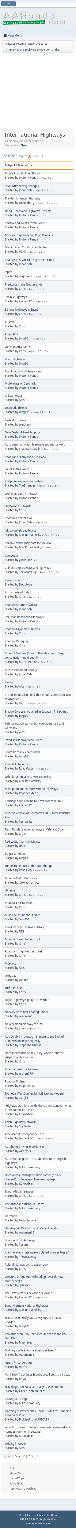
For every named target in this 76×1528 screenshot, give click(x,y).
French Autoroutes (17, 764)
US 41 (23, 251)
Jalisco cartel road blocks (20, 530)
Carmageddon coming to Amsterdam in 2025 (34, 801)
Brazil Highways (15, 359)
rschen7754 (27, 1073)
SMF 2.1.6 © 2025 (28, 1519)
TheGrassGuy (28, 572)
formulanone (27, 1220)
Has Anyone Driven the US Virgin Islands (31, 1228)
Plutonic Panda (28, 178)
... (39, 156)
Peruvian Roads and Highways (24, 617)
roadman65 (26, 1016)
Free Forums (44, 1523)
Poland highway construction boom (27, 1264)
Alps (21, 400)
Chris (55, 49)
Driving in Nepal (15, 1444)
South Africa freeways (19, 1191)
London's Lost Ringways (20, 1240)
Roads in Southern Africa (21, 605)
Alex (22, 732)
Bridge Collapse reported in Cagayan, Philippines (36, 711)
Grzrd (23, 703)
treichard (25, 424)
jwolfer (23, 980)
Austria (9, 322)
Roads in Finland (15, 1081)
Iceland (9, 682)
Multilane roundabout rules (22, 915)
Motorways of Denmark (20, 383)
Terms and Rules (36, 1515)
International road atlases (21, 1069)
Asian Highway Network (20, 1122)
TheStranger (27, 485)
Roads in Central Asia (18, 518)
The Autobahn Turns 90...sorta (24, 1204)
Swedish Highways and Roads (23, 740)
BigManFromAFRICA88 (34, 1419)
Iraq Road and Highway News (24, 371)
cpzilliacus (25, 1285)
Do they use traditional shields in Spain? (30, 1350)
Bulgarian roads (15, 854)
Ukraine (10, 890)
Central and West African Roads (25, 223)
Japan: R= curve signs (18, 1362)
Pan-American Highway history (25, 927)
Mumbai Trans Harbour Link (23, 939)
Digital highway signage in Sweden (27, 1000)
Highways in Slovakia (18, 506)
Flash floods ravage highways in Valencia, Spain (35, 829)
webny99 (25, 1151)
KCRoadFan (26, 1114)
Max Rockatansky (30, 535)
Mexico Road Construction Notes (26, 247)
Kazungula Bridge (16, 1399)
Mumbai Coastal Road (19, 903)
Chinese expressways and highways (28, 568)
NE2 (21, 931)
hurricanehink (28, 662)
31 (56, 485)
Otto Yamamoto (29, 882)
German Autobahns (17, 347)
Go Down (10, 156)
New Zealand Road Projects (22, 432)
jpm (21, 1028)
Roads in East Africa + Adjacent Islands (29, 260)
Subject (10, 165)
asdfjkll (23, 1098)
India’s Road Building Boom (22, 173)
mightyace (26, 276)
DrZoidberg (26, 203)
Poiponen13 (27, 1086)
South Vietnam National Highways (26, 1305)
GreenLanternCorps (32, 1391)
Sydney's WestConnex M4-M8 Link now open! (34, 1093)
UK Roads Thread (16, 408)
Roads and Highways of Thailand (25, 457)
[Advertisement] (38, 92)
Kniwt (22, 1379)
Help (21, 1515)
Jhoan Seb (25, 190)
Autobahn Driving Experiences (24, 1147)
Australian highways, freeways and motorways (35, 444)
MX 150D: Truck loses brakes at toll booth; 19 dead (37, 1375)
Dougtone (25, 584)
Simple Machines (48, 1519)
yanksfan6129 (28, 560)
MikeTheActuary (29, 1167)
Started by (25, 165)
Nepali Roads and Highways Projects (28, 211)
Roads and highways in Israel (23, 951)
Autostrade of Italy (17, 592)
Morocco (10, 963)
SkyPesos (25, 1126)
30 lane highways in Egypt (21, 309)
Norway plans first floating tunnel (26, 1012)
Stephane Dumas (30, 1045)
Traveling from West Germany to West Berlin (34, 1387)
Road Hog (25, 870)
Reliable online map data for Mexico (28, 543)
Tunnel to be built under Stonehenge (29, 866)
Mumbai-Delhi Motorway (21, 878)
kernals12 (25, 301)
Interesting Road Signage (21, 670)
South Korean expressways (22, 752)
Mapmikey (26, 1342)
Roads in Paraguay (16, 641)
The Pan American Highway (22, 198)
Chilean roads (13, 396)
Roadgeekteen (28, 793)
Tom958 (24, 919)
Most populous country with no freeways (31, 789)
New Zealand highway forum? (24, 1024)
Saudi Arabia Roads (17, 469)
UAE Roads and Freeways (21, 494)
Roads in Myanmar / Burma (22, 629)
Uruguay (10, 976)
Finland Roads (14, 580)
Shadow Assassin (30, 449)
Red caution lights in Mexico (23, 841)
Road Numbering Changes (22, 186)
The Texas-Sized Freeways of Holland (28, 1293)
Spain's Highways (16, 297)
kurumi (23, 1244)
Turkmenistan (14, 988)
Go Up (7, 1456)
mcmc (23, 1367)
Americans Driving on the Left (24, 1134)
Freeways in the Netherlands (23, 284)
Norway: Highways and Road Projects (29, 235)
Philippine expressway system (24, 481)
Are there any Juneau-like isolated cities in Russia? (37, 1252)
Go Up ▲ (52, 1515)
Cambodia (11, 555)
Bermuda (11, 1216)
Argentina (11, 334)
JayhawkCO (26, 1138)
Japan (8, 272)
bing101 (24, 338)
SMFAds (30, 1523)
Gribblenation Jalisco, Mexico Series (28, 777)
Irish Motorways (15, 420)
